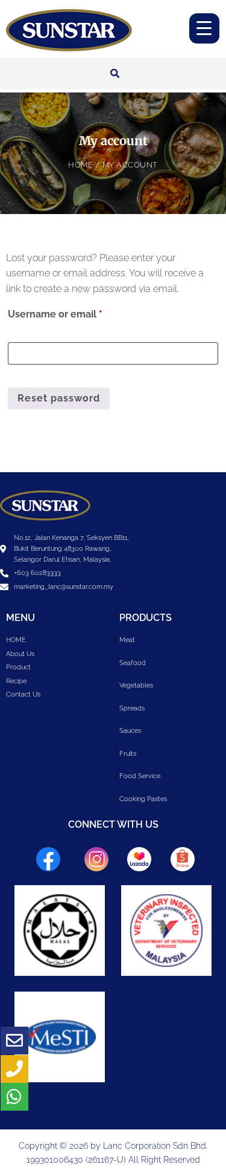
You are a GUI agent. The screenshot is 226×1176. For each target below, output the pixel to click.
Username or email (76, 312)
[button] (115, 73)
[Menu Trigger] (204, 28)
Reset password (58, 398)
